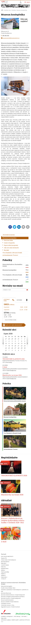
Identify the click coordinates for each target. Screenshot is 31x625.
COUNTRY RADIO (5, 565)
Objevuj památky (5, 572)
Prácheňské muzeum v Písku (7, 605)
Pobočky (14, 10)
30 (15, 339)
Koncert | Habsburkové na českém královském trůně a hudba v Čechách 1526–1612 (12, 520)
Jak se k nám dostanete (11, 248)
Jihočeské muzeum (9, 235)
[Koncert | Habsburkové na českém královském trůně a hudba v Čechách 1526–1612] (14, 510)
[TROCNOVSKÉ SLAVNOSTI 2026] (14, 467)
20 (15, 346)
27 (6, 339)
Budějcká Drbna (4, 568)
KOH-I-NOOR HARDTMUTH (7, 556)
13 (15, 343)
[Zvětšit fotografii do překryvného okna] (15, 95)
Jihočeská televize (5, 561)
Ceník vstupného (9, 243)
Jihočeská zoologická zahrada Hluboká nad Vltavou (13, 596)
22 (21, 346)
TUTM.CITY (3, 578)
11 (9, 343)
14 (18, 343)
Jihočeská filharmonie (6, 593)
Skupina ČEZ (4, 558)
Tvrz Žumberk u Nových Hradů (12, 253)
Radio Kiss (3, 566)
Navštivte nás (7, 10)
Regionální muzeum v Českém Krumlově (10, 607)
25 (9, 348)
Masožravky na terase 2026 (12, 375)
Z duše (5, 367)
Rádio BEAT (3, 563)
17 (6, 346)
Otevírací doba (8, 240)
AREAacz (3, 570)
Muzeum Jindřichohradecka (7, 600)
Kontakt (6, 250)
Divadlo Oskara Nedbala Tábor (8, 588)
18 (9, 346)
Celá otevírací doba (10, 320)
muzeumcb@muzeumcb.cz (11, 38)
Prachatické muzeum (6, 603)
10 (6, 343)
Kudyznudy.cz (4, 577)
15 (21, 343)
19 (12, 346)
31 (18, 339)
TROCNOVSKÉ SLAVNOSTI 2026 (14, 359)
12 (12, 343)
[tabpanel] (15, 313)
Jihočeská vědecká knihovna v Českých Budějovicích (13, 595)
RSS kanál (24, 616)
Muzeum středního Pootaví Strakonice (10, 601)
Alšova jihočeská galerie (6, 586)
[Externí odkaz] (5, 612)
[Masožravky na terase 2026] (14, 486)
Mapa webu (3, 618)
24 (6, 348)
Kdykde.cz (3, 573)
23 (24, 346)
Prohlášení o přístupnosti (6, 616)
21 (18, 346)
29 (12, 339)
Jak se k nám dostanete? (14, 325)
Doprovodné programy (11, 245)
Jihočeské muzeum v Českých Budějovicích (11, 598)
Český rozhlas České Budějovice (8, 560)
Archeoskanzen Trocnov (10, 255)
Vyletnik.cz (3, 575)
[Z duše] (14, 533)
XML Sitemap (17, 616)
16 (24, 343)
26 (12, 348)
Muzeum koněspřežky (9, 238)
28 (9, 339)
